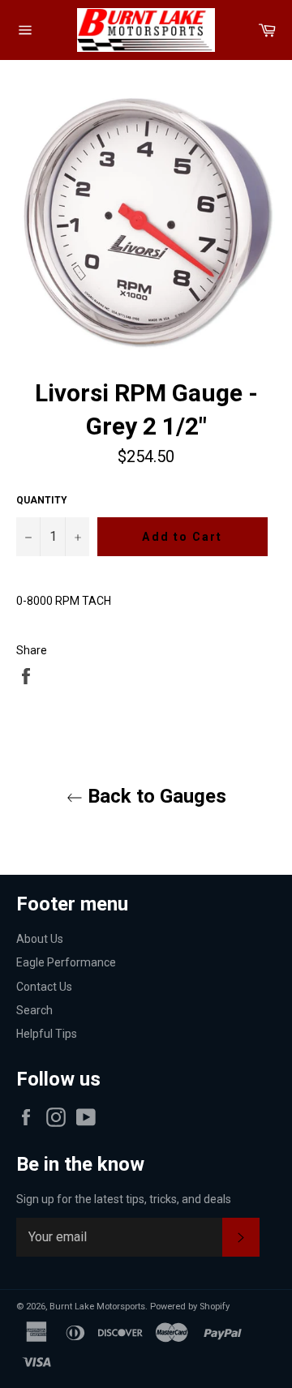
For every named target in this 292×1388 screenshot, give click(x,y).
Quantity (41, 500)
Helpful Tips (46, 1033)
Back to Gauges (154, 796)
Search (34, 1010)
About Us (39, 938)
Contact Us (44, 986)
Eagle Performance (66, 962)
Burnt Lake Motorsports (97, 1306)
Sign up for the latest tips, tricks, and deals (123, 1199)
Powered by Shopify (190, 1306)
